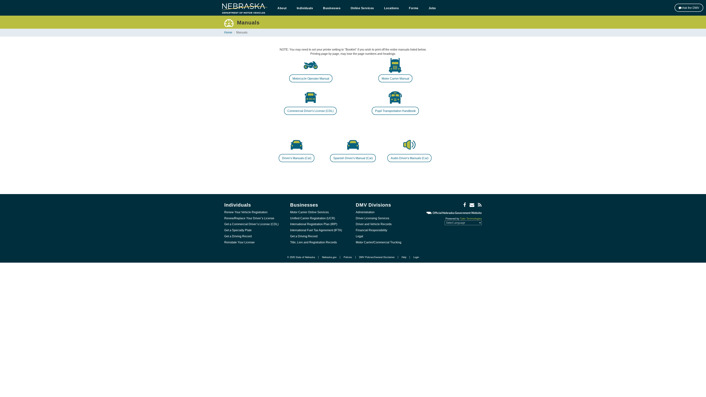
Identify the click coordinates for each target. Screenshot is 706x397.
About (282, 8)
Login (416, 257)
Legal (359, 236)
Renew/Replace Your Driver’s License (249, 218)
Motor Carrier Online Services (309, 212)
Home (228, 32)
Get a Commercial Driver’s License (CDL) (251, 224)
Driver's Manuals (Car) (296, 158)
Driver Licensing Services (372, 218)
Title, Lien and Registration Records (313, 242)
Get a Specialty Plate (238, 230)
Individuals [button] (305, 8)
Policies (348, 257)
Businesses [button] (331, 8)
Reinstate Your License (239, 242)
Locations (391, 8)
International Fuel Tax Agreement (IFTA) (316, 230)
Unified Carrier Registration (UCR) (312, 218)
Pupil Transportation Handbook (395, 110)
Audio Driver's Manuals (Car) (409, 158)
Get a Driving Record (238, 236)
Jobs (432, 8)
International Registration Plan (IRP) (313, 224)
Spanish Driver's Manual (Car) (353, 158)
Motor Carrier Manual (395, 78)
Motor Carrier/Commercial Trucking (378, 242)
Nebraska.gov (329, 257)
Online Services (362, 8)
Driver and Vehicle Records (374, 224)
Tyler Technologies (471, 218)
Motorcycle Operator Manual (311, 78)
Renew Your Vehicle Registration (246, 212)
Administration (365, 212)
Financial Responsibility (371, 230)
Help (404, 257)
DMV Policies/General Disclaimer (377, 257)
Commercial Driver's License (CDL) (310, 110)
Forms (413, 8)
